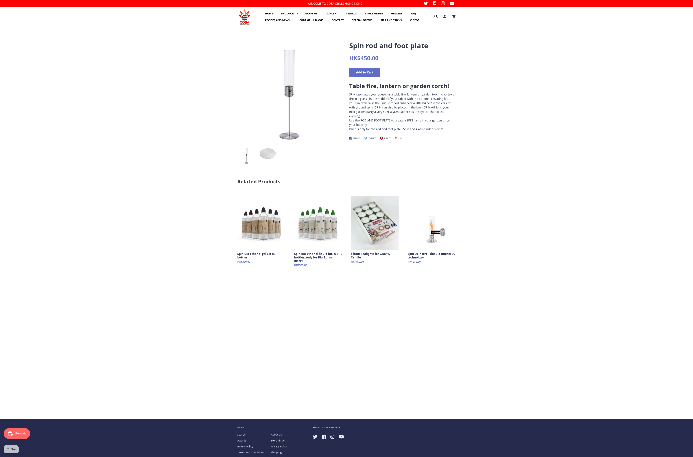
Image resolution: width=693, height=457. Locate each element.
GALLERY (396, 13)
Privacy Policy (279, 446)
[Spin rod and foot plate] (289, 90)
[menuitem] (269, 13)
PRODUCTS (288, 13)
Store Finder (278, 440)
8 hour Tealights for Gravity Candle (370, 255)
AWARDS (351, 13)
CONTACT (338, 20)
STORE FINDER (374, 13)
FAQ (413, 13)
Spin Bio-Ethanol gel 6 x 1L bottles (256, 255)
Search (241, 434)
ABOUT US (310, 13)
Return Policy (245, 446)
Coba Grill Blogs (311, 20)
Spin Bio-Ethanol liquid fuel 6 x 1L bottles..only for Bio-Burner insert (318, 257)
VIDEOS (414, 20)
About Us (276, 434)
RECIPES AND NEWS (277, 20)
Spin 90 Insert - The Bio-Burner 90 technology (431, 255)
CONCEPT (331, 13)
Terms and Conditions (250, 452)
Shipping (276, 452)
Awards (241, 440)
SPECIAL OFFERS (362, 20)
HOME (269, 13)
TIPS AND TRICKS (391, 20)
